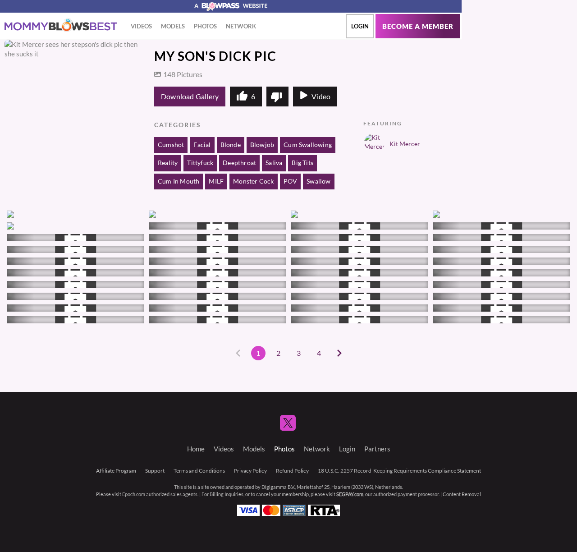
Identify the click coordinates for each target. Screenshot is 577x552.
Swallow (318, 181)
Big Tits (302, 162)
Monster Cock (253, 181)
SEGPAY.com (349, 494)
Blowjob (262, 144)
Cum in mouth (178, 181)
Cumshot (171, 144)
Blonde (230, 144)
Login (360, 26)
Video (320, 96)
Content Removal (462, 494)
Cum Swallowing (308, 144)
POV (291, 181)
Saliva (274, 162)
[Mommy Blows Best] (61, 25)
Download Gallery (190, 96)
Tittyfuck (200, 162)
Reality (168, 162)
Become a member (417, 26)
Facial (202, 144)
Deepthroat (239, 162)
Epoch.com (133, 494)
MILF (216, 181)
